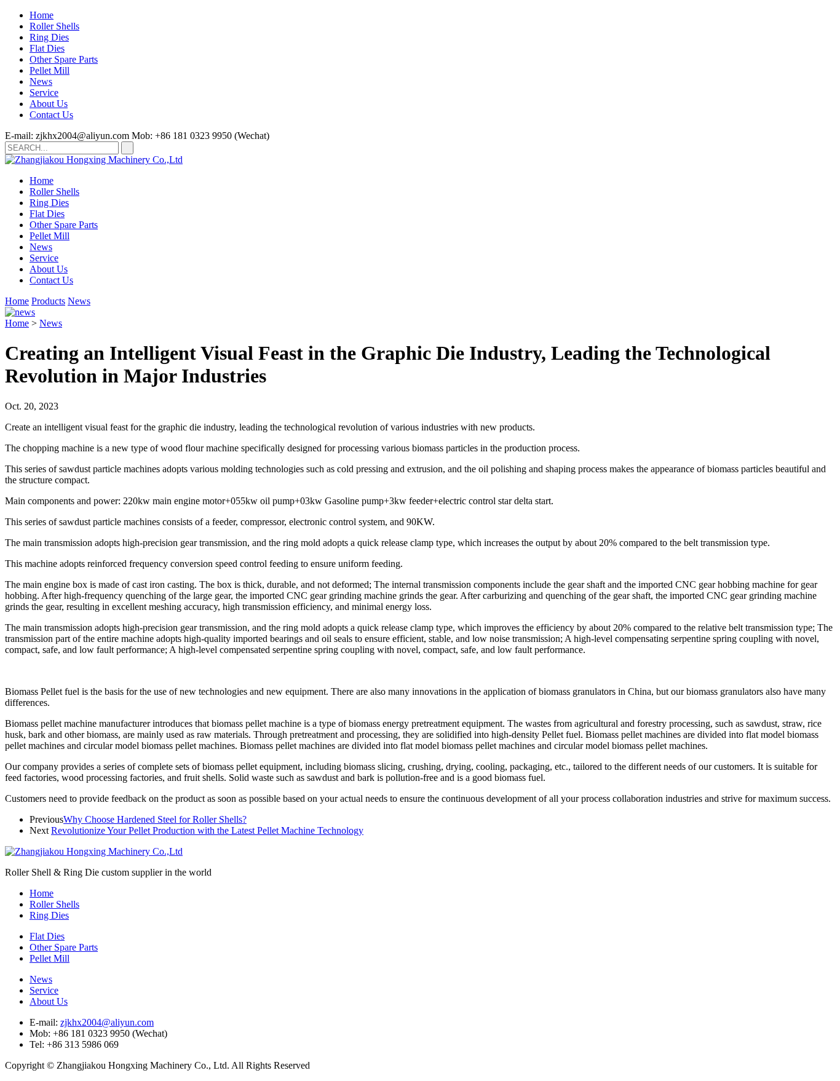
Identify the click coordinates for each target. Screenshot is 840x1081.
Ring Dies (49, 37)
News (41, 81)
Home (41, 15)
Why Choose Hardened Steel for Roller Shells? (155, 819)
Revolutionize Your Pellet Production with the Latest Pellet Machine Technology (207, 830)
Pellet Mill (49, 70)
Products (48, 301)
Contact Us (51, 114)
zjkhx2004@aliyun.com (107, 1022)
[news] (20, 312)
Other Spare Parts (64, 59)
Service (44, 92)
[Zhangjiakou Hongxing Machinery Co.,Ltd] (94, 159)
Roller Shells (54, 26)
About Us (49, 103)
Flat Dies (47, 48)
